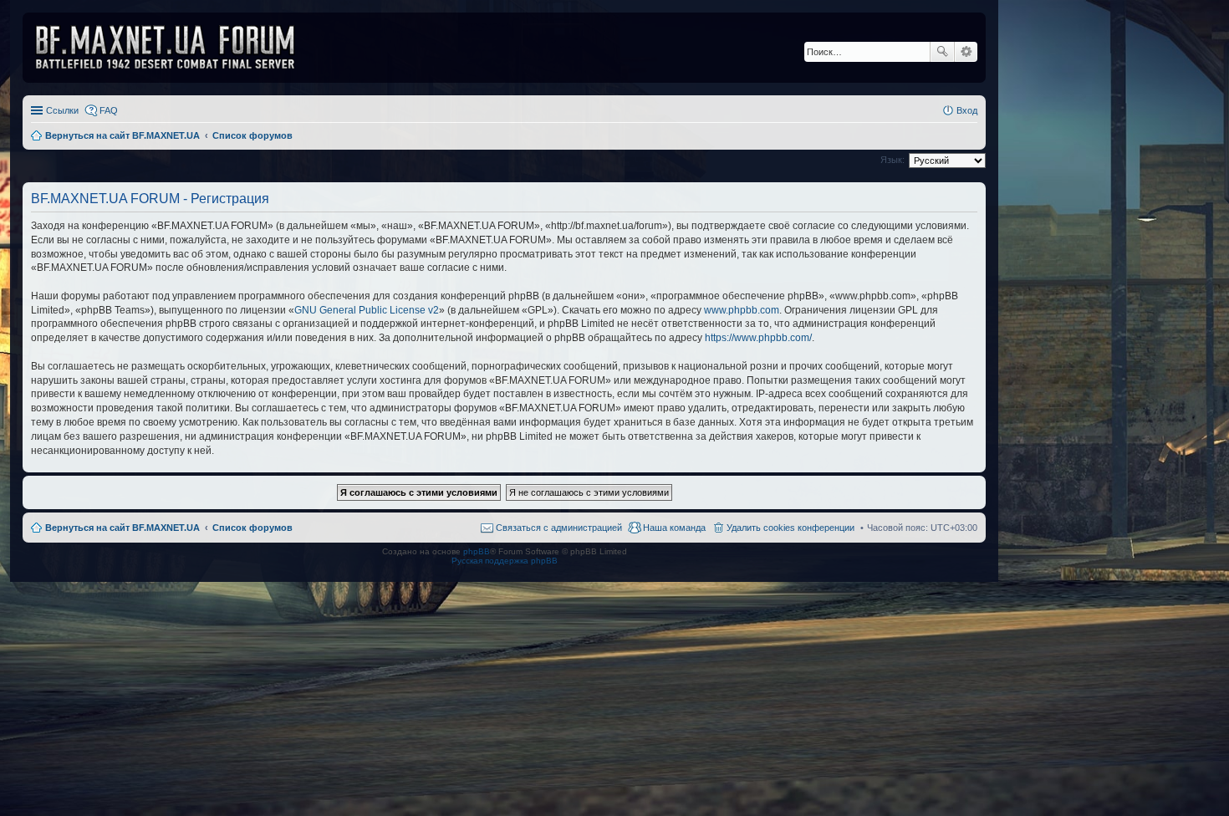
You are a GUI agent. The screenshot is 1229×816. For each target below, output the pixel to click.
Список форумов (252, 528)
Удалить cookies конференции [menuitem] (790, 528)
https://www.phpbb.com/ (758, 338)
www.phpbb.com (741, 310)
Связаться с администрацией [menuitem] (559, 528)
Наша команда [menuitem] (674, 528)
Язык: (892, 160)
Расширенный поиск (966, 52)
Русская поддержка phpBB (504, 560)
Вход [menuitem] (966, 110)
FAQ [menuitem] (108, 110)
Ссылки (62, 110)
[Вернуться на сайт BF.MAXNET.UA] (175, 48)
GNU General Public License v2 (366, 310)
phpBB (476, 551)
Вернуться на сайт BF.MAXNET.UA (122, 528)
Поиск (942, 52)
